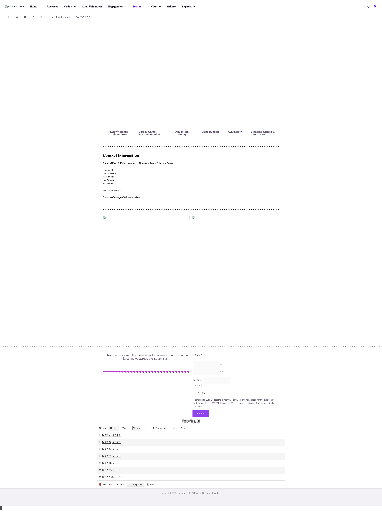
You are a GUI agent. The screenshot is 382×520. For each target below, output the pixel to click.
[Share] (23, 512)
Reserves (52, 6)
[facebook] (9, 17)
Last (222, 371)
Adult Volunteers (92, 6)
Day (145, 428)
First (222, 364)
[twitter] (17, 17)
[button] (38, 6)
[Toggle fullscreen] (13, 512)
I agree (206, 393)
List (114, 428)
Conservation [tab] (210, 131)
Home (33, 6)
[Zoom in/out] (4, 512)
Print (151, 484)
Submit (200, 413)
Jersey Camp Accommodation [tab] (149, 133)
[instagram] (33, 17)
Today (174, 428)
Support (187, 6)
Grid (102, 428)
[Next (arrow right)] (13, 517)
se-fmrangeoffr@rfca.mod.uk (125, 197)
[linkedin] (41, 17)
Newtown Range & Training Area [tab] (117, 133)
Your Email (198, 380)
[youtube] (25, 17)
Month (126, 428)
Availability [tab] (235, 131)
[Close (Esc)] (32, 512)
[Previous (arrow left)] (4, 517)
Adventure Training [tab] (182, 133)
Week (136, 428)
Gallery (171, 6)
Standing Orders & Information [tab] (263, 133)
